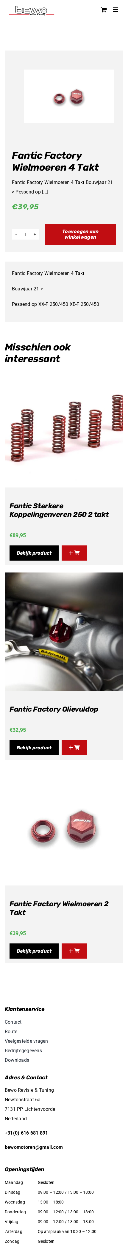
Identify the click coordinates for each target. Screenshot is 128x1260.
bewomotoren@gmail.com (34, 1147)
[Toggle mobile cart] (104, 10)
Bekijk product (34, 553)
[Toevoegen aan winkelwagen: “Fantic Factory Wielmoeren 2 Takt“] (74, 951)
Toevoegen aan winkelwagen (80, 234)
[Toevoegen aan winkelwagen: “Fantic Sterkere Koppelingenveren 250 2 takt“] (74, 553)
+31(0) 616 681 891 (26, 1133)
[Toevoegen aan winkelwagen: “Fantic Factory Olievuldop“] (74, 747)
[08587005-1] (69, 96)
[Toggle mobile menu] (116, 10)
